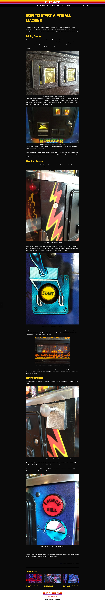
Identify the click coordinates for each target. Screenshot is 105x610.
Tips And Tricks (76, 563)
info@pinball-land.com (52, 596)
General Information (67, 563)
